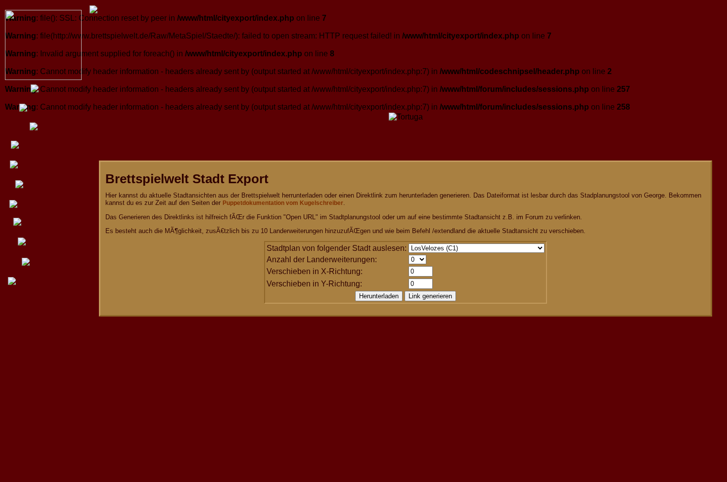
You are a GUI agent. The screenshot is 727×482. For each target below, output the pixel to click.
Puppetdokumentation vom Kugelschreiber (283, 203)
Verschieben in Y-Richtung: (314, 284)
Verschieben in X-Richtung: (315, 271)
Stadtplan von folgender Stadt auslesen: (337, 248)
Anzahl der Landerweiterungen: (322, 259)
